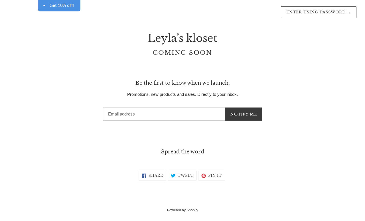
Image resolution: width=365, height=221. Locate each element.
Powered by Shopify (182, 210)
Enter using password (318, 12)
